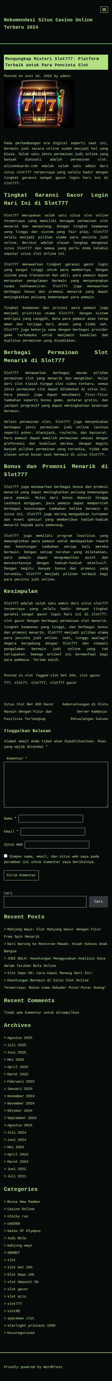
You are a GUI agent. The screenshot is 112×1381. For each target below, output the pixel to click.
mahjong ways (19, 1245)
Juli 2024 (16, 1132)
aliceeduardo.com (20, 166)
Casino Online (20, 1209)
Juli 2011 (16, 1176)
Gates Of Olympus (24, 1231)
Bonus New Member (24, 1202)
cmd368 (13, 1224)
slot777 (38, 683)
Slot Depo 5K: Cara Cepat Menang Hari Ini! (50, 973)
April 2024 (17, 1154)
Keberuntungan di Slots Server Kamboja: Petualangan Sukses (85, 711)
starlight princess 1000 (31, 1326)
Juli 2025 (16, 1045)
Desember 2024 (20, 1096)
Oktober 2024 (19, 1111)
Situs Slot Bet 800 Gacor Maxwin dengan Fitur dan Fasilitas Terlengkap (29, 711)
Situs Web (13, 844)
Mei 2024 (15, 1147)
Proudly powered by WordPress (33, 1367)
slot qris (16, 1296)
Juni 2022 (16, 1169)
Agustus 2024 (19, 1125)
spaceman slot (20, 1318)
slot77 (20, 683)
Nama (10, 818)
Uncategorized (20, 1333)
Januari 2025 (19, 1089)
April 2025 (17, 1067)
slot (29, 675)
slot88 (13, 1311)
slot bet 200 (62, 675)
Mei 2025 (15, 1060)
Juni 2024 (16, 1140)
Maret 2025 (17, 1074)
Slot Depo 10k (20, 1275)
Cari (8, 893)
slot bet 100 (19, 1267)
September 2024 (21, 1118)
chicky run (17, 1216)
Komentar (17, 758)
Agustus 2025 (19, 1038)
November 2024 (20, 1103)
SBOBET (13, 1253)
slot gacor (14, 621)
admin (65, 76)
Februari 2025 (20, 1081)
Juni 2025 (16, 1052)
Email (11, 831)
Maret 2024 (17, 1162)
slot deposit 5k (23, 1282)
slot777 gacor (63, 683)
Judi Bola (16, 1238)
